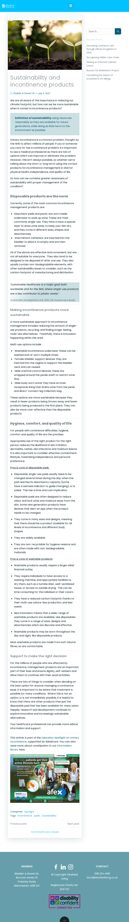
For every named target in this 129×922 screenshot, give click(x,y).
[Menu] (70, 5)
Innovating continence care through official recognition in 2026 (101, 49)
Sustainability (49, 815)
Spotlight (29, 811)
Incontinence (25, 815)
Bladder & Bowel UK (24, 93)
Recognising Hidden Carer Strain (103, 57)
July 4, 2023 (44, 93)
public (37, 815)
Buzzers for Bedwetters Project (103, 70)
